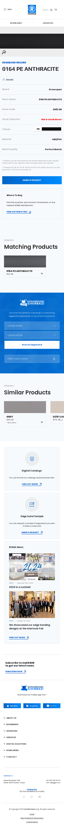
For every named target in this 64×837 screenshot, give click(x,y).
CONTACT (11, 756)
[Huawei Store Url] (51, 705)
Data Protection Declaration (32, 818)
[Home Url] (32, 10)
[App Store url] (12, 705)
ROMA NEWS (12, 750)
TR (56, 9)
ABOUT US (11, 718)
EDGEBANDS (12, 724)
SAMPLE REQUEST (32, 180)
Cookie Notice (32, 822)
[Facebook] (23, 796)
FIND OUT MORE (30, 484)
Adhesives (48, 23)
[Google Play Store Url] (32, 705)
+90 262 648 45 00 (53, 780)
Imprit (32, 814)
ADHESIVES (11, 731)
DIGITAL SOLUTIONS (16, 743)
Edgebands (16, 23)
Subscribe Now (13, 671)
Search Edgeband (32, 344)
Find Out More (17, 637)
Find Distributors (17, 211)
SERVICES (11, 737)
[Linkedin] (40, 796)
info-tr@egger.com (53, 783)
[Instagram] (32, 796)
